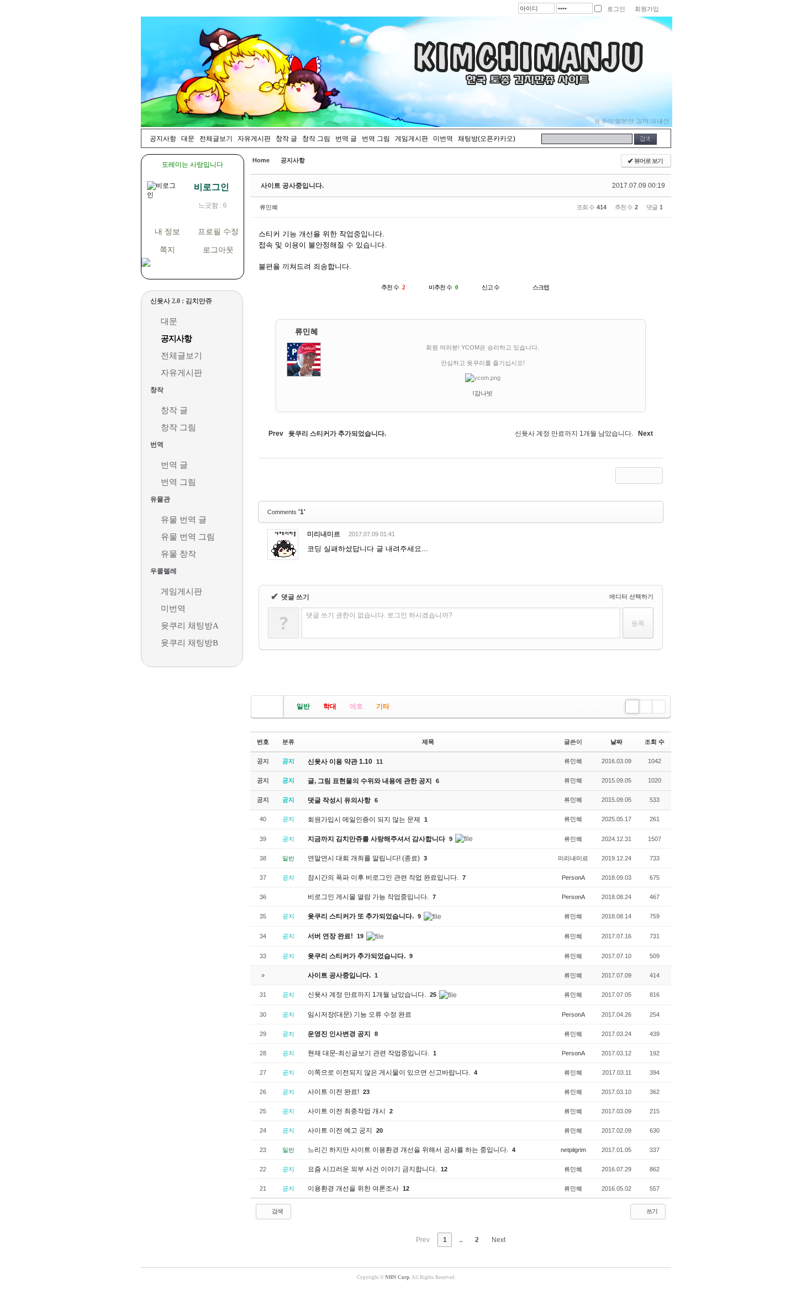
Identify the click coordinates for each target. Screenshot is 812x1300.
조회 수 (655, 741)
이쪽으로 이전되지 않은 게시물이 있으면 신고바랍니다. (390, 1072)
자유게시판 (254, 138)
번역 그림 (376, 138)
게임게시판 (411, 138)
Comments (286, 512)
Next (499, 1240)
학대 (329, 706)
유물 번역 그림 (188, 536)
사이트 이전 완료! (334, 1092)
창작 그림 (316, 138)
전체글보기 (216, 138)
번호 (263, 741)
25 (433, 994)
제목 (428, 741)
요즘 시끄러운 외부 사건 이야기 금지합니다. (373, 1169)
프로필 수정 (218, 232)
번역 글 (346, 138)
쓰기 (651, 1211)
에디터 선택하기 (630, 596)
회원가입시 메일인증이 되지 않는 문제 (365, 819)
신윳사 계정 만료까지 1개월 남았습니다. (368, 994)
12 (444, 1169)
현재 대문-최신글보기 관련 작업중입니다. (369, 1053)
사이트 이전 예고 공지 (341, 1130)
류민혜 (269, 207)
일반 (303, 706)
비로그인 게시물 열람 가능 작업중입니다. (369, 897)
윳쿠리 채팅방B (189, 642)
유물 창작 (178, 553)
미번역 (443, 138)
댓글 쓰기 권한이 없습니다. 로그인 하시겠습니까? (379, 615)
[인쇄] (654, 475)
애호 (356, 706)
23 (366, 1091)
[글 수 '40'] (269, 706)
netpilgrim (573, 1149)
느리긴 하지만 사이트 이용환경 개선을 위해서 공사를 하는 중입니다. (409, 1150)
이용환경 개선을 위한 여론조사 (354, 1188)
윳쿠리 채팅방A (190, 625)
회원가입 (647, 9)
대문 (187, 138)
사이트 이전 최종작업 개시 (347, 1111)
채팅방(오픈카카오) (486, 138)
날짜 (616, 741)
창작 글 (286, 138)
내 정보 (167, 232)
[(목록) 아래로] (639, 475)
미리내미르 (323, 534)
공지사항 (163, 138)
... (460, 1240)
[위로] (623, 475)
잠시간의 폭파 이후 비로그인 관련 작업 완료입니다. (384, 877)
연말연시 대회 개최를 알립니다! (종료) (364, 858)
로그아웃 (218, 250)
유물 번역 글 (184, 519)
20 (379, 1130)
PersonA (573, 877)
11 (379, 761)
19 (360, 936)
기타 (382, 706)
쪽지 (167, 250)
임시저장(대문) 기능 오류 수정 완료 (360, 1014)
